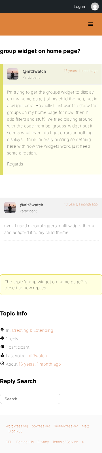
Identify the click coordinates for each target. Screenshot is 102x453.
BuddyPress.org (9, 24)
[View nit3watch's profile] (12, 73)
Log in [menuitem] (79, 6)
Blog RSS (15, 431)
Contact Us (25, 442)
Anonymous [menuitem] (94, 6)
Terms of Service (65, 442)
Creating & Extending (32, 330)
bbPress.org (41, 426)
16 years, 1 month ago (80, 70)
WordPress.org (17, 426)
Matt (85, 426)
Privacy (43, 442)
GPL (9, 442)
